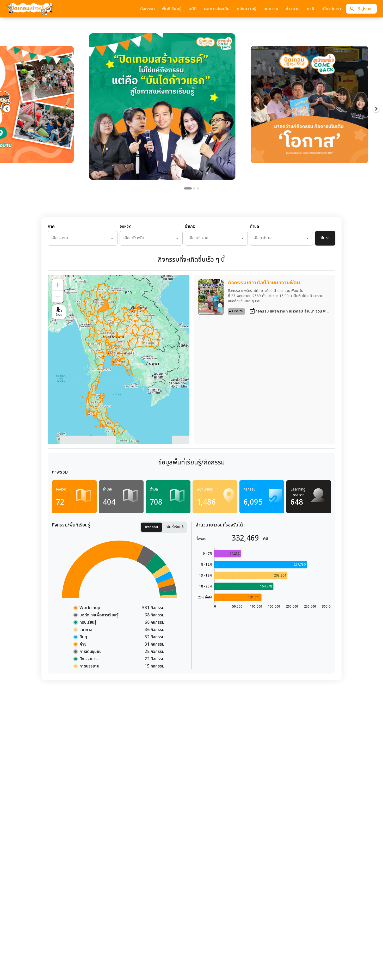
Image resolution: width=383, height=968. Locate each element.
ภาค (51, 227)
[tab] (185, 188)
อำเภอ (190, 227)
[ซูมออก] (58, 297)
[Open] (112, 238)
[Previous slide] (6, 108)
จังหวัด (126, 227)
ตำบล (254, 227)
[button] (177, 96)
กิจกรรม (151, 527)
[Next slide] (376, 108)
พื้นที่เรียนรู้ (175, 527)
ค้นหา (325, 238)
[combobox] (75, 238)
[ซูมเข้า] (58, 285)
